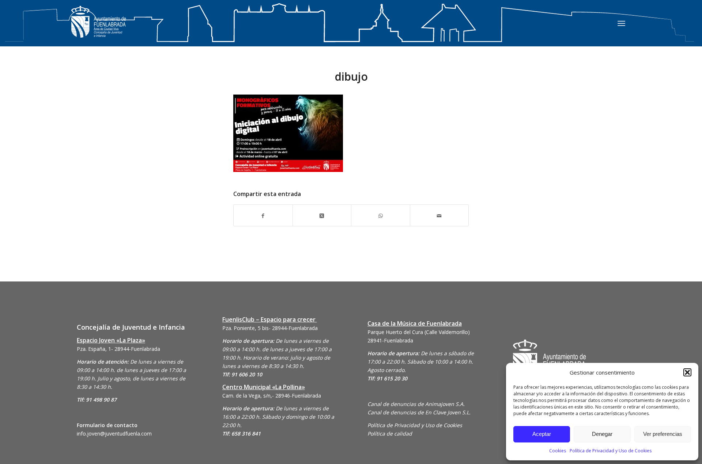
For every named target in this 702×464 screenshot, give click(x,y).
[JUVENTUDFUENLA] (98, 29)
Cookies (557, 451)
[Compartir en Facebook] (263, 215)
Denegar (602, 434)
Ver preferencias (662, 434)
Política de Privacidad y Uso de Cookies (611, 451)
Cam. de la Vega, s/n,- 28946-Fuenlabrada (271, 395)
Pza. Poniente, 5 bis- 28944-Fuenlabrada (270, 328)
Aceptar (541, 434)
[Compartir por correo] (439, 215)
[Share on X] (322, 215)
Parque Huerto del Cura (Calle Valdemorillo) (418, 332)
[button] (687, 372)
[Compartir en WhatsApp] (380, 215)
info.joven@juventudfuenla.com (114, 433)
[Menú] (621, 23)
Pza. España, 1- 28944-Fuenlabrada (118, 348)
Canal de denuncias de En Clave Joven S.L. (419, 412)
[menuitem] (621, 23)
